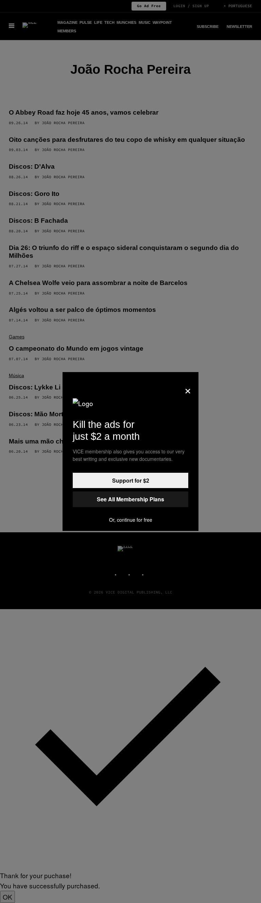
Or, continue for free (130, 519)
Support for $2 (130, 480)
